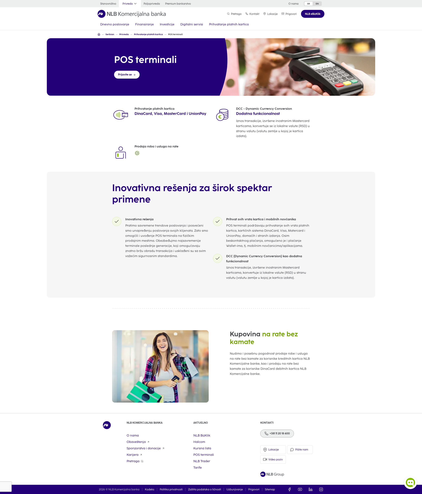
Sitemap (270, 489)
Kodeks (149, 489)
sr (308, 3)
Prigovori (253, 489)
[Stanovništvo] (99, 34)
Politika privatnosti (171, 489)
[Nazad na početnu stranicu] (132, 14)
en (317, 3)
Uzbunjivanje (234, 489)
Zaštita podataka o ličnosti (204, 489)
